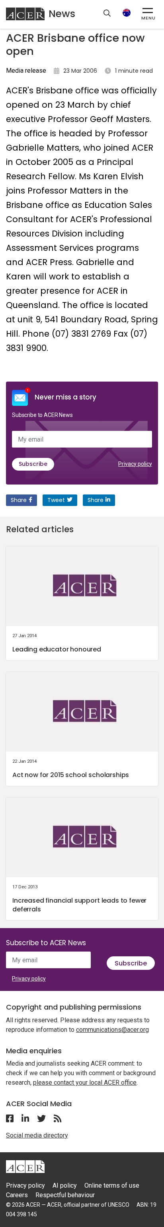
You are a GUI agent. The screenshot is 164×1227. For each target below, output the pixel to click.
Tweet (56, 500)
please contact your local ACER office (85, 1082)
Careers (17, 1195)
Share (19, 500)
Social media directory (37, 1135)
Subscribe (33, 464)
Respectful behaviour (65, 1195)
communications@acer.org (112, 1029)
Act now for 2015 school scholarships (70, 774)
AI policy (65, 1185)
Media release (26, 70)
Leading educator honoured (56, 649)
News (62, 14)
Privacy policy (135, 464)
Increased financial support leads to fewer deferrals (79, 905)
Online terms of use (111, 1185)
